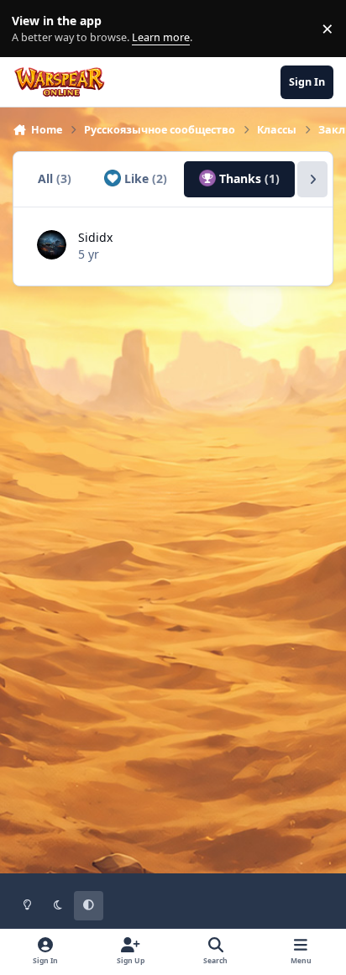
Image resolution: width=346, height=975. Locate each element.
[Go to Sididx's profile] (51, 244)
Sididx (95, 237)
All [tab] (54, 178)
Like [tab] (144, 178)
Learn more (32, 29)
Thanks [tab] (248, 178)
